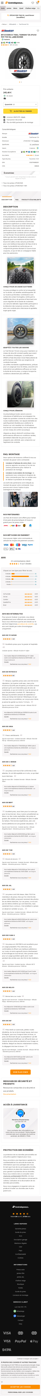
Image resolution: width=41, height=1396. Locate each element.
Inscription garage (20, 1239)
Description (7, 199)
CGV (20, 1247)
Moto (15, 8)
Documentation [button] (9, 1094)
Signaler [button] (6, 662)
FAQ (17, 199)
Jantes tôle (20, 1273)
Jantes (9, 8)
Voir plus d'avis (20, 1072)
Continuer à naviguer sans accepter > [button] (28, 1359)
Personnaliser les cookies (20, 1392)
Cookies (20, 1258)
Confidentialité (20, 1254)
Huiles (20, 1288)
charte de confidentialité (12, 1176)
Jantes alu (20, 1277)
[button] (20, 574)
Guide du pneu (20, 1232)
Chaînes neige (30, 8)
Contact (20, 1320)
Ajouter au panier (22, 111)
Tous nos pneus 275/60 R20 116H (15, 186)
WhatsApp (20, 1311)
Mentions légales (20, 1243)
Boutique (20, 1284)
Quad (21, 8)
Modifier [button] (36, 141)
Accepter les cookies (20, 1387)
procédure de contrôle (26, 624)
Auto (3, 8)
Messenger (21, 1316)
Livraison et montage (20, 1295)
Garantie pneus (20, 1229)
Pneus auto (21, 1269)
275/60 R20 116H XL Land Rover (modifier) (21, 16)
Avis (20, 1236)
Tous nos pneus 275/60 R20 (13, 183)
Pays (20, 1250)
